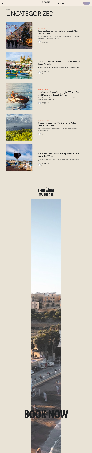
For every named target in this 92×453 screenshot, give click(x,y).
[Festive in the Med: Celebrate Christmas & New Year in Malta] (19, 35)
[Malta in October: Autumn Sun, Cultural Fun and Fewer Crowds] (19, 65)
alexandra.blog (45, 41)
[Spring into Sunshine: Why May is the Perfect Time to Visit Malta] (19, 127)
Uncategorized (41, 28)
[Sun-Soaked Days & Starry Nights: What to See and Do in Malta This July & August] (19, 96)
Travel (39, 89)
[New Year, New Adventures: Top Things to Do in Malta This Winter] (19, 157)
